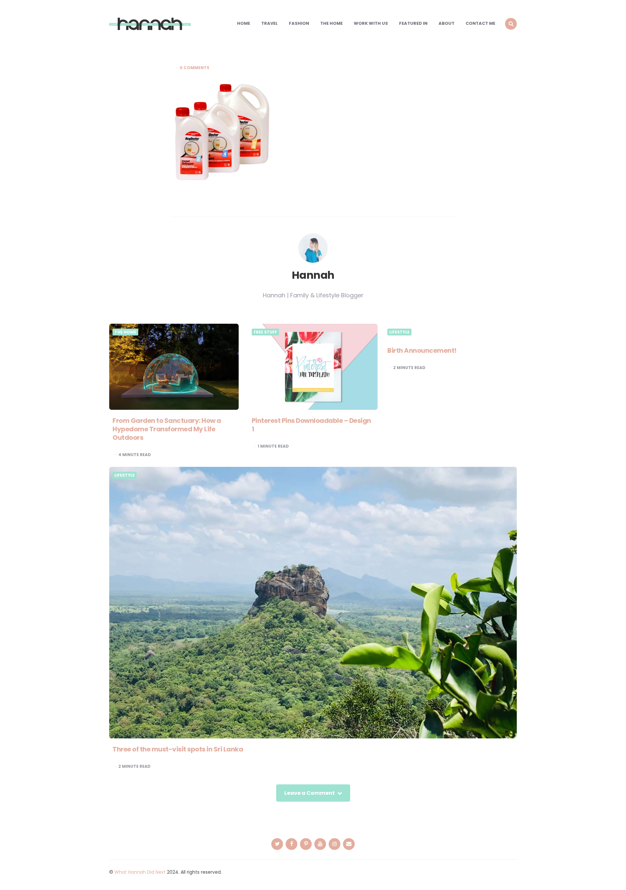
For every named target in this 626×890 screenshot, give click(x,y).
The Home (331, 23)
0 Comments (194, 68)
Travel (269, 23)
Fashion (299, 23)
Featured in (413, 23)
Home (243, 23)
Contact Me (480, 23)
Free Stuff (265, 332)
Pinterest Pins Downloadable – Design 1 (311, 425)
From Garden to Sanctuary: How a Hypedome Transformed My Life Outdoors (166, 429)
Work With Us (371, 23)
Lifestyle (399, 332)
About (447, 23)
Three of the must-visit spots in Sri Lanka (177, 749)
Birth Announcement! (421, 350)
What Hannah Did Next (140, 872)
